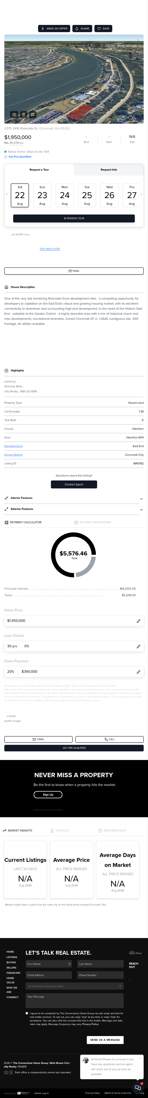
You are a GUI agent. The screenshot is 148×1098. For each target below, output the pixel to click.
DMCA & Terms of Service (118, 1093)
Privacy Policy (90, 1024)
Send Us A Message (105, 1039)
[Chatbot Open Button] (138, 1088)
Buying (11, 962)
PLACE (22, 1066)
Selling (11, 967)
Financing (13, 972)
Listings (11, 957)
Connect (12, 997)
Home (10, 951)
